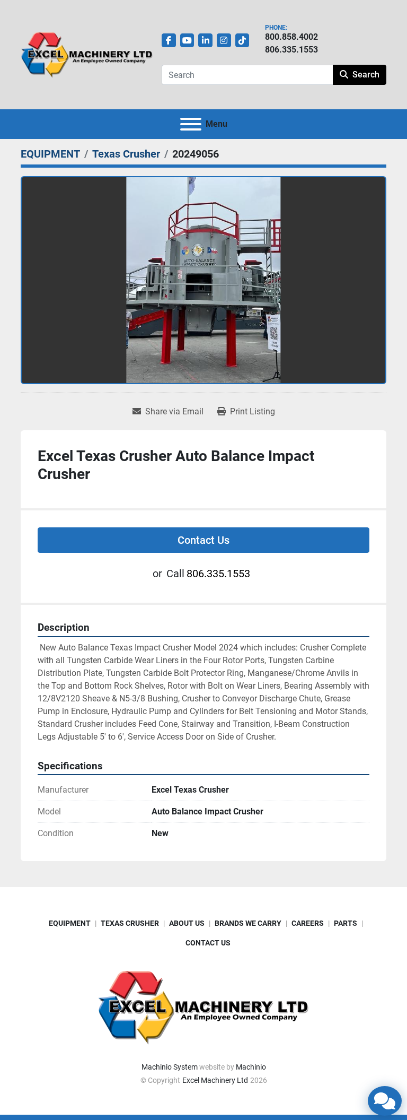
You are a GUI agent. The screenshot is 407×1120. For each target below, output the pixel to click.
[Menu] (190, 124)
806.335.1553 (291, 50)
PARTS (345, 923)
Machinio (251, 1067)
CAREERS (307, 923)
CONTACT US (208, 943)
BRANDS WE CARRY (248, 923)
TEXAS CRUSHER (130, 923)
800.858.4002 (291, 37)
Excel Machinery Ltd (215, 1080)
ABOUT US (187, 923)
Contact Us (203, 540)
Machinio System (169, 1067)
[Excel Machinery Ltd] (203, 1006)
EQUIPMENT (70, 923)
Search (365, 75)
